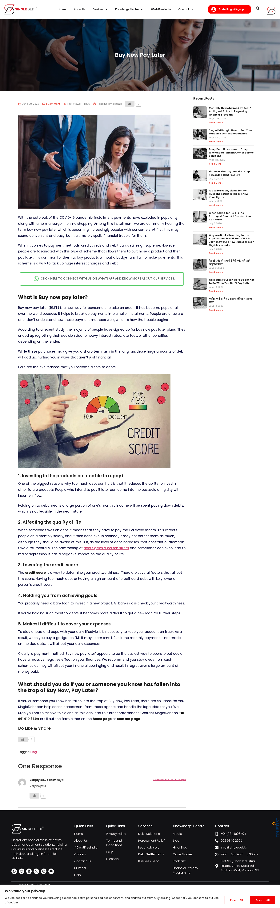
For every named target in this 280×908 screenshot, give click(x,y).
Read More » (216, 122)
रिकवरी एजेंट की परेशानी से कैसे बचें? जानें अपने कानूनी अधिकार (229, 262)
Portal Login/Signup (231, 9)
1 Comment (53, 104)
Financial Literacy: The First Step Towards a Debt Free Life (229, 173)
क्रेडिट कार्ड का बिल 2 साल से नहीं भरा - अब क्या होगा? (230, 300)
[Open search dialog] (258, 9)
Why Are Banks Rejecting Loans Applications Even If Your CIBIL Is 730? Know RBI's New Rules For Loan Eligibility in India (231, 240)
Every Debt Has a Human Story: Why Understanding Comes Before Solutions (231, 152)
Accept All (262, 900)
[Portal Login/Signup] (213, 9)
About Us (79, 9)
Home (62, 9)
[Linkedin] (29, 871)
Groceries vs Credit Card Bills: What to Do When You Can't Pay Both (231, 281)
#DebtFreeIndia (161, 9)
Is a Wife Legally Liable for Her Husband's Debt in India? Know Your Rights (228, 194)
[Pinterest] (43, 871)
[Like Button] (129, 104)
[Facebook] (14, 871)
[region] (140, 896)
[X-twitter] (36, 871)
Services (98, 9)
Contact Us (185, 9)
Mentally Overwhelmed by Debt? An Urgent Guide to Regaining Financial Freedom (230, 111)
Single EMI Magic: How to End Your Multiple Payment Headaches (230, 132)
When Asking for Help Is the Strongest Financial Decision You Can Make (230, 216)
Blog (33, 752)
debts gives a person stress (106, 548)
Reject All (236, 900)
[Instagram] (21, 871)
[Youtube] (51, 871)
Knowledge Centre (127, 9)
